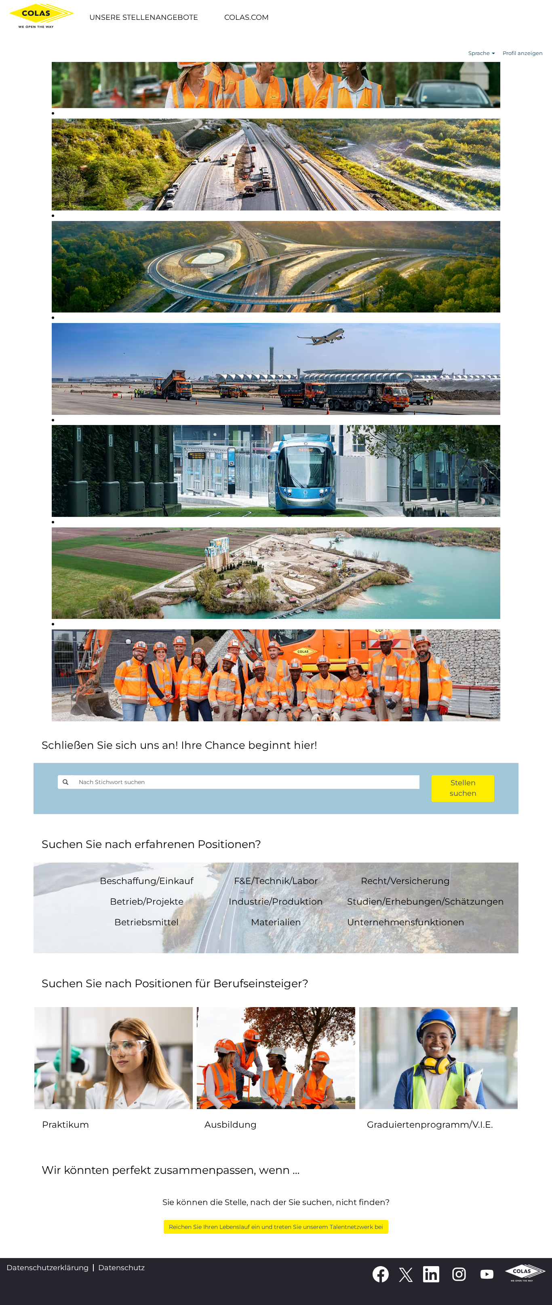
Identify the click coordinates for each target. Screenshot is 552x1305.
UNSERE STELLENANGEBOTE (143, 17)
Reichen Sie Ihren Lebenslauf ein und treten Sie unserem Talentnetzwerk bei (276, 1227)
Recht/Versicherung (405, 881)
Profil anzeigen (523, 53)
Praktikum (65, 1124)
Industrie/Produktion (276, 901)
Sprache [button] (479, 53)
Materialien (276, 922)
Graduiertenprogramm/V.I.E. (430, 1124)
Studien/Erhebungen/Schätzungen (425, 901)
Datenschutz (121, 1267)
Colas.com (246, 17)
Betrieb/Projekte (146, 901)
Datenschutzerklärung (47, 1267)
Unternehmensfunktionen (405, 922)
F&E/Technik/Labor (276, 881)
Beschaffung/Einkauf (146, 881)
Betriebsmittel (146, 922)
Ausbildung (230, 1124)
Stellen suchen (463, 788)
